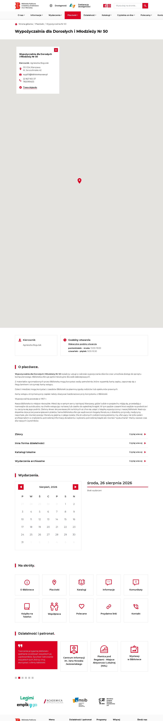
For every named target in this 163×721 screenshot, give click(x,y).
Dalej (75, 487)
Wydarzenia (54, 15)
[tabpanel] (36, 655)
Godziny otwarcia (79, 340)
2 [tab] (19, 678)
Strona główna (26, 24)
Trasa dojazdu (30, 87)
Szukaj (145, 5)
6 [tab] (33, 678)
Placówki (72, 15)
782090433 (28, 82)
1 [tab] (16, 678)
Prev (21, 487)
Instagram (109, 6)
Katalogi (106, 15)
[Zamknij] (56, 50)
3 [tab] (23, 678)
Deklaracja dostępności (84, 6)
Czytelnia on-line (125, 15)
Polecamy (145, 15)
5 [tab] (29, 678)
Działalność (89, 15)
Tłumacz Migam (72, 6)
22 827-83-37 (29, 79)
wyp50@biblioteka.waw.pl (35, 74)
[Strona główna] (28, 5)
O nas (20, 15)
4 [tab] (26, 678)
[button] (80, 181)
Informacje (36, 15)
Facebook (105, 6)
